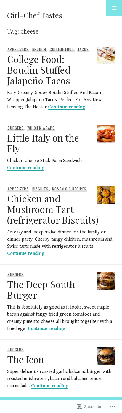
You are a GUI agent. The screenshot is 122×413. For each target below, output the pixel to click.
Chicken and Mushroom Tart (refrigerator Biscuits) (53, 209)
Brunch (39, 49)
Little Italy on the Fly (43, 143)
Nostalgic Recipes (69, 189)
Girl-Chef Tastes (34, 15)
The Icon (25, 359)
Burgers (16, 128)
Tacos (83, 49)
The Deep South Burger (41, 289)
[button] (114, 8)
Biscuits (40, 189)
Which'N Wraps (41, 128)
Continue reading (66, 107)
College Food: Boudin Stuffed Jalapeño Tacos (38, 70)
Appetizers (18, 49)
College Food (62, 49)
